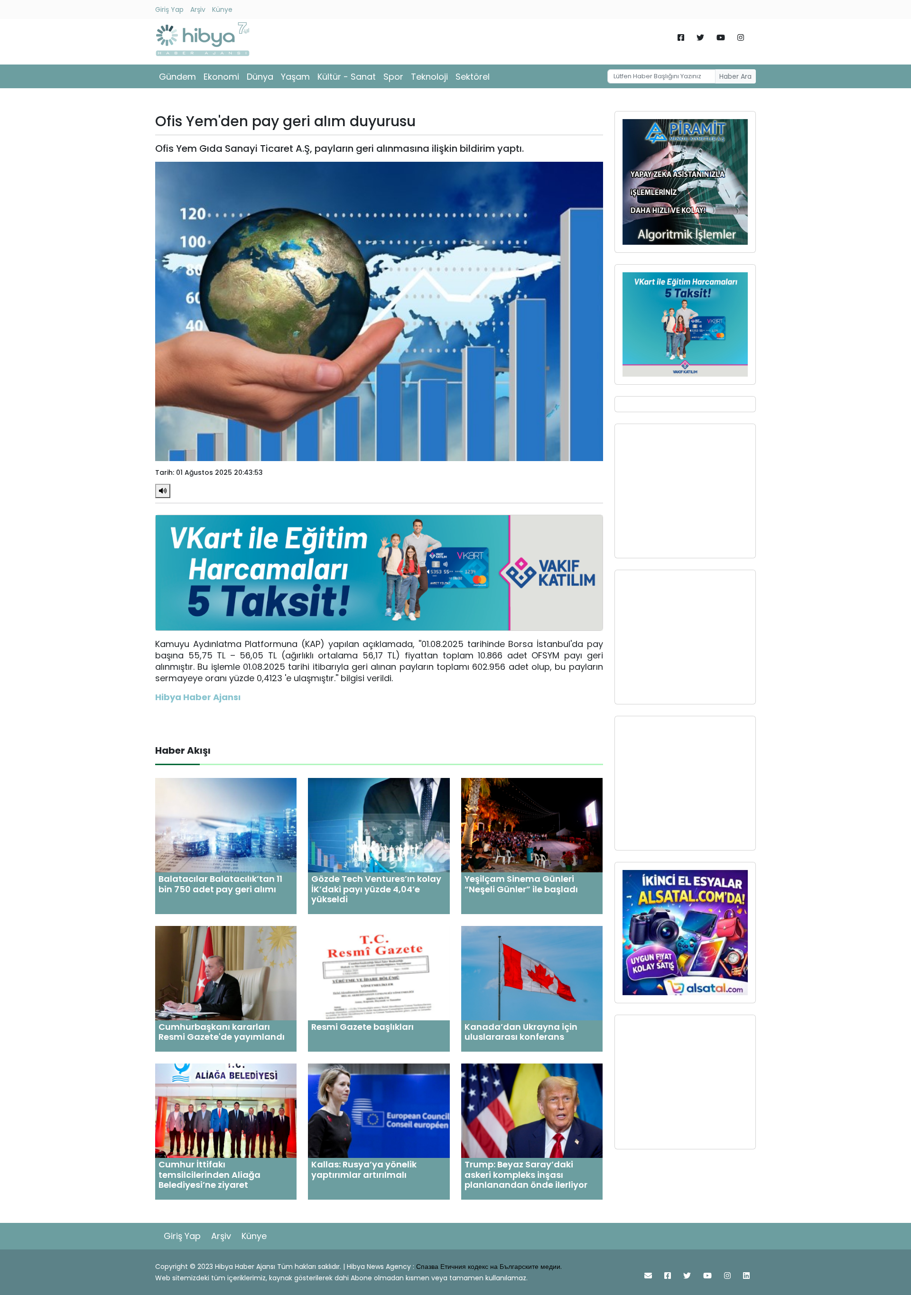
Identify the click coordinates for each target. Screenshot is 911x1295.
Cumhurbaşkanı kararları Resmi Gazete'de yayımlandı (221, 1032)
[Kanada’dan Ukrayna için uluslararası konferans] (532, 972)
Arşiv (197, 9)
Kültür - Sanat (346, 77)
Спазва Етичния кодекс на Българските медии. (489, 1266)
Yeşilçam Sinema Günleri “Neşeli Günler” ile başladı (521, 884)
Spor (393, 77)
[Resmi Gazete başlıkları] (378, 972)
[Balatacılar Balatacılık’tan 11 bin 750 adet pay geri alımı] (226, 824)
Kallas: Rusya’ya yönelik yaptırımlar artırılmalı (364, 1169)
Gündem (177, 77)
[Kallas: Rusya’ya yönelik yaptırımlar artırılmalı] (378, 1110)
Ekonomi (221, 77)
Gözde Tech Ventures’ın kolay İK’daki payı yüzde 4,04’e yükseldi (376, 889)
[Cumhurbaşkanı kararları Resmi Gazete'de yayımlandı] (226, 972)
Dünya (260, 77)
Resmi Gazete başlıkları (362, 1027)
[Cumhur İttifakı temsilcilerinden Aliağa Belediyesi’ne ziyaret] (226, 1110)
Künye (222, 9)
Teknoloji (429, 77)
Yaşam (295, 77)
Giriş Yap (169, 9)
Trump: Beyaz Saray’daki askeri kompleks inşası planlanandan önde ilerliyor (526, 1174)
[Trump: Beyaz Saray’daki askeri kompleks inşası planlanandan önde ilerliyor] (532, 1110)
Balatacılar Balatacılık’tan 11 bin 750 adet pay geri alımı (220, 884)
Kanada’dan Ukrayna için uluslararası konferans (521, 1032)
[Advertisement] (685, 491)
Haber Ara (735, 76)
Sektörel (473, 77)
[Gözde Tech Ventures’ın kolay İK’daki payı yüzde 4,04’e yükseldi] (378, 824)
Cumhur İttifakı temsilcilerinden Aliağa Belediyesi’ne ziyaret (209, 1174)
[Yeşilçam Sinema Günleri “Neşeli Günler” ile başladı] (532, 824)
